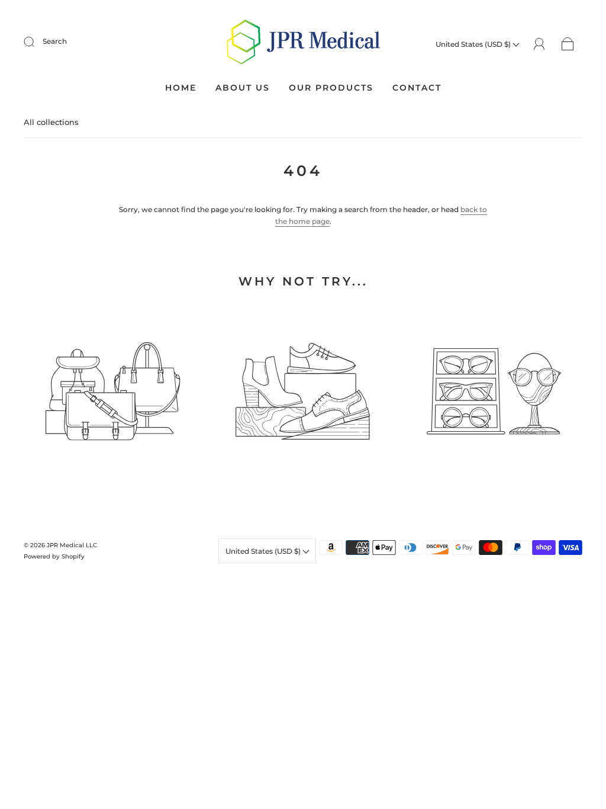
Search (55, 41)
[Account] (539, 43)
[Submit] (37, 41)
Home (180, 88)
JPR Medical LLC (72, 545)
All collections (51, 122)
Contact (416, 88)
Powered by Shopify (54, 556)
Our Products (331, 88)
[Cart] (567, 44)
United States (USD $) (474, 44)
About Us (242, 88)
